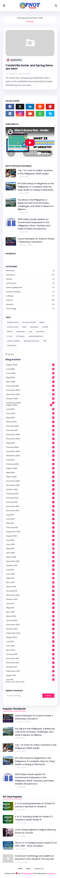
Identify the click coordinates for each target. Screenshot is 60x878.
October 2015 (30, 565)
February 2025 (30, 426)
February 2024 (30, 447)
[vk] (10, 113)
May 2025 (30, 417)
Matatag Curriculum (31, 341)
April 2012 (30, 650)
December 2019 (30, 481)
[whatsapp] (40, 113)
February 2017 (30, 527)
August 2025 (29, 405)
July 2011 (30, 679)
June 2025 (30, 413)
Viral (44, 341)
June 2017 (30, 519)
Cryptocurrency (13, 322)
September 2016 (30, 532)
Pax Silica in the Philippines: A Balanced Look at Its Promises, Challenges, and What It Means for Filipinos (36, 204)
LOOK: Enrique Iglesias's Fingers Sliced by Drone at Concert (35, 831)
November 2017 (30, 510)
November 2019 (30, 485)
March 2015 (30, 586)
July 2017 (30, 515)
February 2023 (30, 464)
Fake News (34, 327)
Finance (45, 327)
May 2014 (30, 608)
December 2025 (30, 390)
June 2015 (30, 574)
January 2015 (30, 591)
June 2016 (30, 544)
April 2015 (30, 582)
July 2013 (30, 641)
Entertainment (12, 327)
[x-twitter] (20, 106)
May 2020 (30, 472)
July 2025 (30, 409)
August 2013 (30, 637)
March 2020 (30, 477)
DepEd (41, 322)
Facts (24, 327)
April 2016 (30, 553)
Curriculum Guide (29, 322)
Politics (30, 300)
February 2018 (30, 498)
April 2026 (30, 382)
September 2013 (30, 633)
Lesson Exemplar (30, 292)
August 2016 (30, 536)
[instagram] (20, 113)
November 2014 (30, 595)
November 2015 (30, 561)
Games (30, 279)
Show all (30, 21)
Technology (30, 308)
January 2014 (30, 620)
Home (20, 869)
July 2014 (30, 603)
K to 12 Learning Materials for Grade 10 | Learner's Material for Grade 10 (35, 805)
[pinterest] (50, 106)
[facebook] (10, 106)
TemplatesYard (27, 873)
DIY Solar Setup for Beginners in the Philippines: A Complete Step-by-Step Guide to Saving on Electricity (36, 186)
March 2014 (30, 616)
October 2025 (30, 398)
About (28, 869)
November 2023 (30, 455)
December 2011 (30, 658)
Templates (51, 873)
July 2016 (30, 540)
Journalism (40, 332)
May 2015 (30, 578)
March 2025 (30, 422)
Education (30, 275)
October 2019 (30, 489)
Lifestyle (30, 296)
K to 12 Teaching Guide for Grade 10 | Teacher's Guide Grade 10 (34, 818)
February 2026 (30, 386)
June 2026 (30, 373)
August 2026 (30, 365)
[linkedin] (30, 106)
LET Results (30, 283)
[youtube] (30, 113)
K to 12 (9, 336)
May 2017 (30, 523)
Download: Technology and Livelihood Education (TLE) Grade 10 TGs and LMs (34, 857)
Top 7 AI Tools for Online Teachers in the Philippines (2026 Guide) (35, 172)
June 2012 (30, 646)
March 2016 (30, 557)
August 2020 (30, 468)
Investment (20, 332)
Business (30, 270)
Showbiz (30, 304)
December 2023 (30, 451)
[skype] (50, 113)
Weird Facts (11, 345)
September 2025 (30, 403)
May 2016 (30, 548)
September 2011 (30, 671)
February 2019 (30, 494)
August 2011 (30, 675)
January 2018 (30, 502)
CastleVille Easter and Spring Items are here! (29, 67)
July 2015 (30, 570)
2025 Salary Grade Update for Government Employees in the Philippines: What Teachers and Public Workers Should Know (34, 224)
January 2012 (30, 654)
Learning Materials (30, 287)
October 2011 (30, 667)
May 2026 (30, 377)
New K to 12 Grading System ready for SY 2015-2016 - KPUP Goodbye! (36, 844)
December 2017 (30, 506)
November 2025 (30, 394)
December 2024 (30, 434)
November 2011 (30, 663)
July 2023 (30, 460)
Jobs (30, 332)
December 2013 (30, 625)
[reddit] (40, 106)
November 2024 (30, 439)
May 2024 (30, 443)
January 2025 (30, 430)
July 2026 (30, 369)
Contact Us (38, 869)
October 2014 (30, 599)
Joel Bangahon (12, 74)
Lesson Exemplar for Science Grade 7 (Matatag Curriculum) (36, 240)
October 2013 (30, 629)
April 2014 (30, 612)
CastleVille (15, 60)
